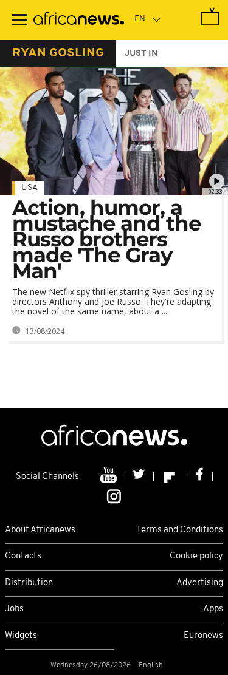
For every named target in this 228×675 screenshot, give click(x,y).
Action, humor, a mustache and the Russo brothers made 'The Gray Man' (106, 239)
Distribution (29, 583)
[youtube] (109, 476)
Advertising (199, 583)
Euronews (203, 635)
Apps (213, 609)
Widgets (21, 635)
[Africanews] (78, 20)
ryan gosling (58, 53)
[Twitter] (140, 476)
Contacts (23, 556)
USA (29, 187)
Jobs (14, 609)
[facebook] (200, 476)
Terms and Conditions (179, 530)
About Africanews (40, 530)
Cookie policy (196, 556)
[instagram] (114, 495)
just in (141, 53)
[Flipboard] (170, 476)
